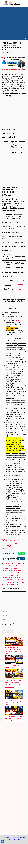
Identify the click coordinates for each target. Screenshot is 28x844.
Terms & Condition (17, 839)
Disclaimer (22, 837)
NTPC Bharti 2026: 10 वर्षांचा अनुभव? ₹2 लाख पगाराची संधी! (13, 702)
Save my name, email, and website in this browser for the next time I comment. (13, 625)
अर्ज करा (20, 285)
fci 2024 (16, 566)
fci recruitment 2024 (12, 575)
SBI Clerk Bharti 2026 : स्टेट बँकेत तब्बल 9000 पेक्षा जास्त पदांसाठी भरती (13, 719)
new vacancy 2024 (12, 585)
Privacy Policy (9, 839)
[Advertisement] (14, 21)
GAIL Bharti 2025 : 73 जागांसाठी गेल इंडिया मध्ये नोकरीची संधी (7, 541)
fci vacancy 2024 (15, 580)
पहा (20, 289)
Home (4, 837)
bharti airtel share (18, 563)
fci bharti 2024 (18, 570)
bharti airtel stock (8, 566)
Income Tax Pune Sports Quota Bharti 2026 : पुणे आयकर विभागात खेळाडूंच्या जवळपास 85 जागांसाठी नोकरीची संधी (13, 684)
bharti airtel (8, 563)
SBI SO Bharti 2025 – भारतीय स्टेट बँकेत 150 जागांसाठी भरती (6, 547)
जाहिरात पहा (20, 281)
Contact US (16, 837)
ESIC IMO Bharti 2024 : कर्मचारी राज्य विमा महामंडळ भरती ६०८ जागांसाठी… (19, 541)
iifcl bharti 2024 (11, 582)
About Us (9, 837)
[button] (25, 38)
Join (22, 553)
